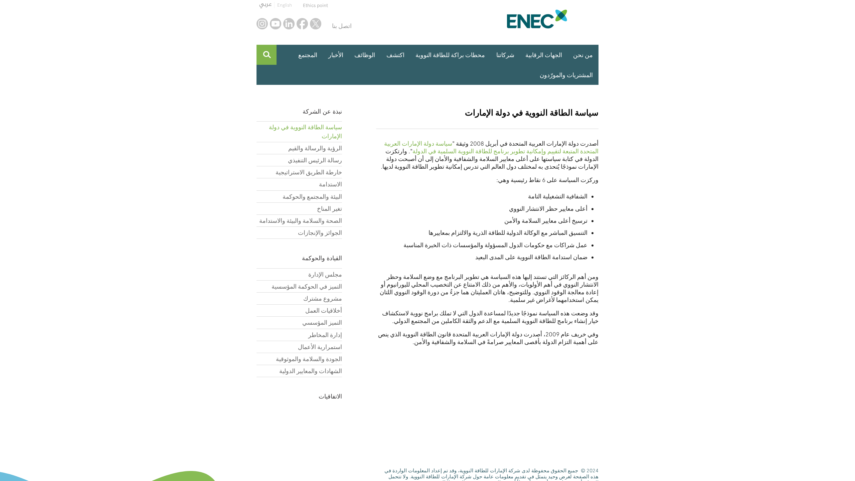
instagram (262, 23)
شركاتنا (505, 54)
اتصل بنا (342, 25)
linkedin (289, 23)
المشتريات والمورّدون (566, 74)
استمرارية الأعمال (320, 346)
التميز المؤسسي (322, 322)
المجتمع (307, 54)
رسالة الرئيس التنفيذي (315, 160)
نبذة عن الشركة (322, 111)
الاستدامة (330, 184)
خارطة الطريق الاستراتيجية (309, 172)
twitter (315, 23)
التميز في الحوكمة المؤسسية (307, 286)
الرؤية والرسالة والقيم (315, 148)
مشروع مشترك (322, 298)
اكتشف (395, 54)
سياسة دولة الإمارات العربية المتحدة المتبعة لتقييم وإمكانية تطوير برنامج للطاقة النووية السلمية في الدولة (491, 147)
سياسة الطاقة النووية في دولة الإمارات (305, 131)
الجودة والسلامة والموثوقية (309, 358)
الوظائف (364, 54)
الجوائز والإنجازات (320, 232)
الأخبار (335, 54)
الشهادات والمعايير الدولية (310, 370)
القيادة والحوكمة (322, 258)
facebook (302, 23)
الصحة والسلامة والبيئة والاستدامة (300, 220)
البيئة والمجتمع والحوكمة (312, 196)
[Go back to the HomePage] (552, 19)
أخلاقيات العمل (323, 310)
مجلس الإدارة (325, 274)
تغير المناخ (329, 208)
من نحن (583, 54)
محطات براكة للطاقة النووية (450, 54)
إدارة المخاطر (325, 334)
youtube (275, 23)
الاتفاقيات (330, 396)
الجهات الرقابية (543, 54)
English (284, 5)
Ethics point (315, 5)
